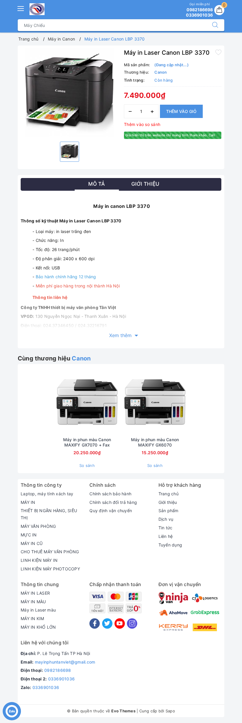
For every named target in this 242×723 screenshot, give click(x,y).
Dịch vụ (166, 519)
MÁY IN (28, 502)
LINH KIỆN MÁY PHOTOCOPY (50, 568)
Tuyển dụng (170, 544)
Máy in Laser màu (38, 609)
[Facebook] (94, 623)
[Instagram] (132, 623)
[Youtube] (120, 623)
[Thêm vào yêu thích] (218, 52)
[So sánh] (115, 402)
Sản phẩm (168, 510)
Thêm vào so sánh (142, 124)
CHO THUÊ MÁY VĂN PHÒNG (50, 551)
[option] (69, 92)
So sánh (87, 465)
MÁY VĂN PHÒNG (38, 526)
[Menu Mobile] (21, 7)
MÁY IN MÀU (33, 601)
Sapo (170, 711)
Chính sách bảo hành (110, 493)
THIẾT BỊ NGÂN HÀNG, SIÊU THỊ (49, 514)
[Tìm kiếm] (215, 25)
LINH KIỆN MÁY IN (39, 560)
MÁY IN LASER (35, 593)
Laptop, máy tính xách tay (47, 493)
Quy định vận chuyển (110, 510)
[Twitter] (107, 623)
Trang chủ (168, 493)
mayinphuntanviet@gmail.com (65, 661)
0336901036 (61, 678)
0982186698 (57, 670)
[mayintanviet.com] (37, 9)
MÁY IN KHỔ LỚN (38, 627)
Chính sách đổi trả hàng (113, 502)
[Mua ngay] (59, 402)
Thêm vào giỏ (181, 111)
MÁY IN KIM (32, 618)
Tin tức (165, 527)
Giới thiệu (167, 502)
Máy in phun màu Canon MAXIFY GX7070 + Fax (87, 442)
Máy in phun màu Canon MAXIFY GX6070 (155, 442)
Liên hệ (165, 536)
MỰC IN (29, 534)
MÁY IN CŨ (31, 543)
